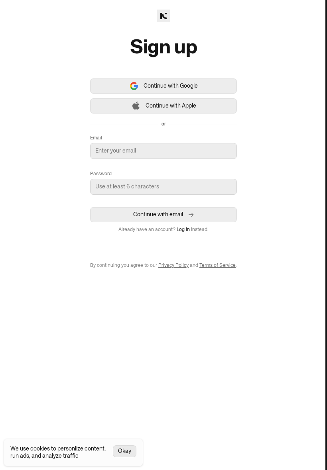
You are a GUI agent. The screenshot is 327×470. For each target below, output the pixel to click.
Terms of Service (217, 265)
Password (101, 174)
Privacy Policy (173, 265)
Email (96, 138)
